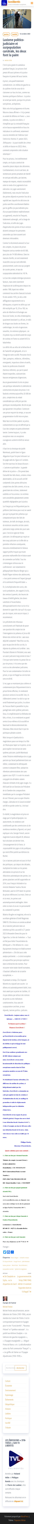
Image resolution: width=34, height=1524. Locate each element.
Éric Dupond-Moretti (7, 1261)
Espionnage (9, 1394)
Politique (8, 1418)
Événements (9, 1399)
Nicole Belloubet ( (23, 1265)
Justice (6, 34)
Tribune (8, 1427)
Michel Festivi (8, 60)
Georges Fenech (17, 1261)
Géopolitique (9, 1404)
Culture (7, 1381)
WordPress (24, 1516)
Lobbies (8, 1413)
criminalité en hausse (24, 1258)
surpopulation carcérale (8, 1269)
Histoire (8, 1408)
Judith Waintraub (25, 1261)
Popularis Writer (20, 1520)
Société (14, 34)
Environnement (10, 1390)
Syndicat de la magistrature (21, 1269)
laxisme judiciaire (7, 1265)
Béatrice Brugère (14, 1258)
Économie (8, 1385)
